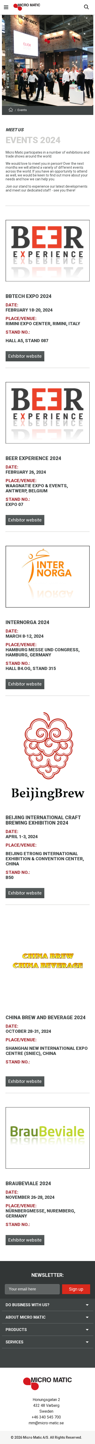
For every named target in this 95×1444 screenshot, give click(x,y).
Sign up (76, 1289)
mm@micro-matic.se (46, 1423)
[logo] (26, 7)
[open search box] (86, 7)
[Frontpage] (10, 110)
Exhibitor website (25, 356)
